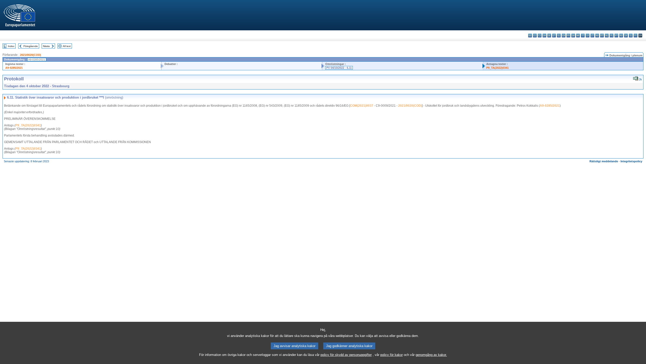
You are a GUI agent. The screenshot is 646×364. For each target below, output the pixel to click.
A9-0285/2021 (14, 67)
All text (67, 46)
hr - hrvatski (578, 35)
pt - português (616, 35)
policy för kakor (391, 355)
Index (11, 46)
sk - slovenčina (626, 35)
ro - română (621, 35)
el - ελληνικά (559, 35)
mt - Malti (602, 35)
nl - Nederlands (607, 35)
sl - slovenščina (631, 35)
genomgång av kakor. (431, 355)
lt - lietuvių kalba (592, 35)
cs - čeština (540, 35)
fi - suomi (635, 35)
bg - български (530, 35)
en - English (564, 35)
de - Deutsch (549, 35)
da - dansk (544, 35)
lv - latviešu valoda (587, 35)
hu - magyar (597, 35)
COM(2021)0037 (361, 105)
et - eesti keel (554, 35)
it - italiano (583, 35)
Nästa (46, 46)
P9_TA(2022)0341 (497, 67)
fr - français (568, 35)
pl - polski (611, 35)
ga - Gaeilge (573, 35)
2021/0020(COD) (30, 54)
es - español (535, 35)
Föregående (30, 46)
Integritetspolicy (631, 161)
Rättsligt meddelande (603, 161)
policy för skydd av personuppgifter (346, 355)
